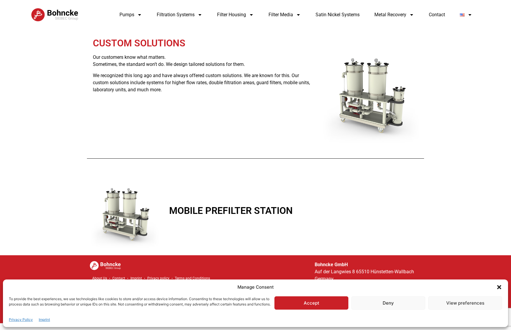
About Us (99, 278)
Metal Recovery (390, 14)
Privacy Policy (21, 319)
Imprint (44, 319)
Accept (311, 303)
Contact (437, 14)
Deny (388, 303)
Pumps (126, 14)
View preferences (465, 303)
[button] (499, 287)
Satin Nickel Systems (338, 14)
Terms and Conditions (192, 278)
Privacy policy (158, 278)
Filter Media (281, 14)
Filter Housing (231, 14)
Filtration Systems (176, 14)
